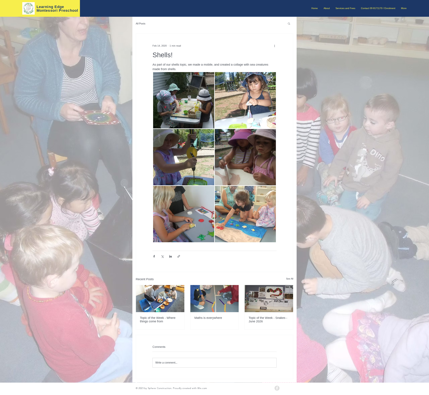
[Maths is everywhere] (214, 298)
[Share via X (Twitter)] (162, 256)
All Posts (140, 23)
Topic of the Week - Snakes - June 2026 (268, 319)
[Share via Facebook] (154, 256)
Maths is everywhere (208, 318)
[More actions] (274, 46)
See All (289, 278)
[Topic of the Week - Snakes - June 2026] (269, 298)
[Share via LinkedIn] (170, 256)
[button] (289, 23)
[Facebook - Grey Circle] (277, 388)
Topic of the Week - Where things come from (157, 319)
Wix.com (202, 388)
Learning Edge (50, 7)
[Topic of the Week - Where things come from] (160, 298)
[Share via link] (178, 256)
